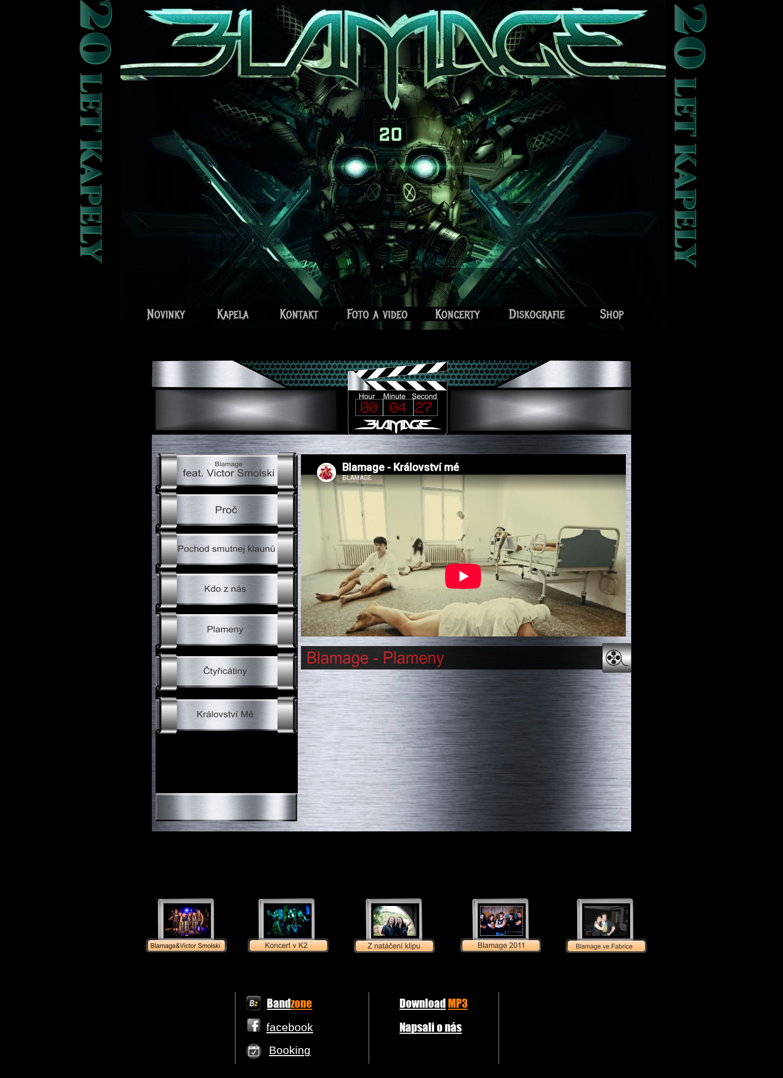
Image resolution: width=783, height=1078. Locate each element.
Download (422, 1003)
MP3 (458, 1003)
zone (301, 1003)
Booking (290, 1050)
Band (279, 1003)
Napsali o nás (430, 1027)
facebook (289, 1027)
